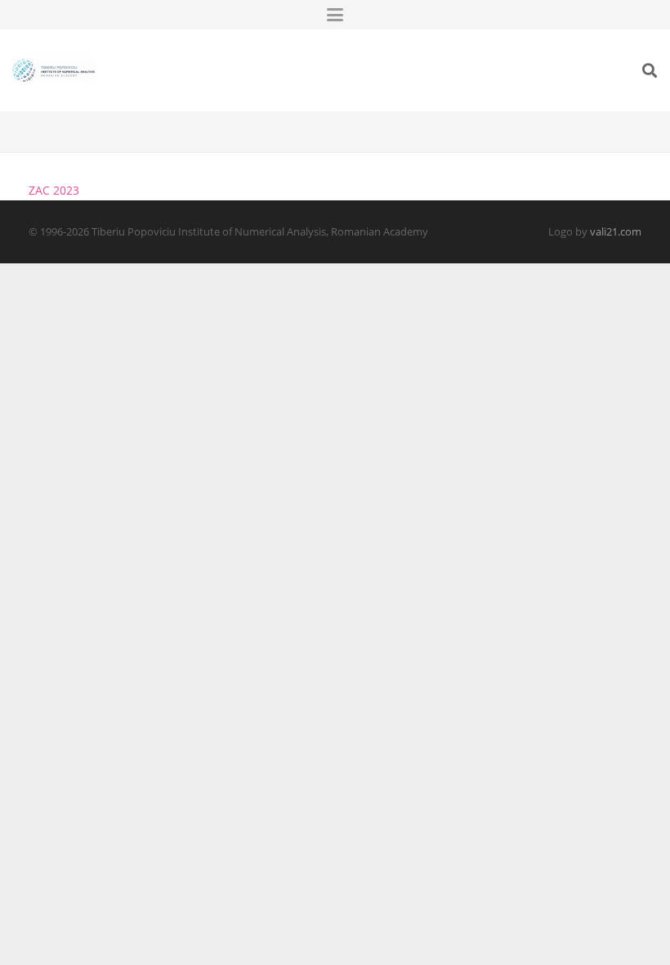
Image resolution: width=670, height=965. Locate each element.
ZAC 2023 (54, 190)
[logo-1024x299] (53, 70)
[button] (335, 15)
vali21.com (615, 232)
